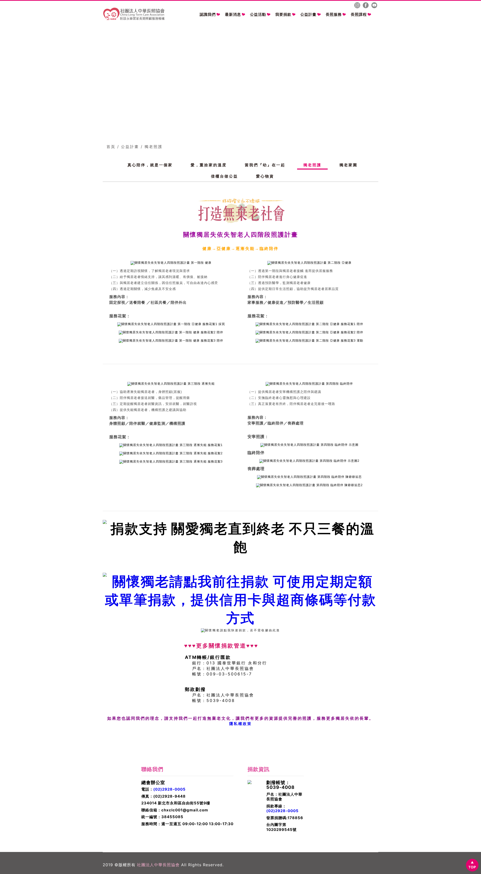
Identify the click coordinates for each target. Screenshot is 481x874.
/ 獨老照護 (152, 146)
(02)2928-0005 (169, 789)
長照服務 (334, 14)
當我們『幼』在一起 (265, 165)
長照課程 (359, 14)
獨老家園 (348, 165)
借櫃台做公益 (224, 176)
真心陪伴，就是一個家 (150, 165)
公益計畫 (308, 14)
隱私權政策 (240, 723)
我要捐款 (283, 14)
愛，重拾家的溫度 (209, 165)
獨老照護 (312, 165)
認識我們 (208, 14)
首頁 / (112, 146)
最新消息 (233, 14)
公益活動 (258, 14)
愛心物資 (265, 176)
